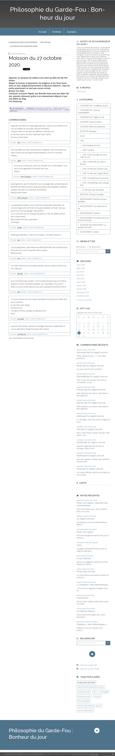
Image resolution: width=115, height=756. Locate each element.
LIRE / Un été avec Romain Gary (95, 169)
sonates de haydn (55, 109)
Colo (18, 142)
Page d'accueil (45, 42)
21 (103, 330)
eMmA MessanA (26, 176)
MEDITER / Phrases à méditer (92, 194)
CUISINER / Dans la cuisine (91, 122)
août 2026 (81, 265)
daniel (79, 365)
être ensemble (83, 701)
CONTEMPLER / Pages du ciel (92, 117)
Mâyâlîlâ (20, 273)
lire (95, 691)
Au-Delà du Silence (86, 611)
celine (79, 416)
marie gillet (104, 691)
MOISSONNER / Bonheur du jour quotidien (92, 200)
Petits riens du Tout (86, 571)
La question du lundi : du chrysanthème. (23, 42)
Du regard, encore (99, 352)
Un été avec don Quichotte (93, 190)
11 (89, 326)
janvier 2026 (81, 289)
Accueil (42, 31)
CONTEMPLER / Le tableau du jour (94, 105)
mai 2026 (80, 275)
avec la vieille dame (85, 710)
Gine (18, 292)
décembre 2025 (83, 292)
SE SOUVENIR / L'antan (89, 232)
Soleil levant (82, 598)
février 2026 (81, 285)
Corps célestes (84, 558)
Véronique (81, 352)
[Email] (92, 654)
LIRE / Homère (88, 150)
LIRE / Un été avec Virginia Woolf (95, 173)
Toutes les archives (84, 300)
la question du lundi (86, 682)
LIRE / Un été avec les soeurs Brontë (93, 162)
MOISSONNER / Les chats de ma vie (92, 207)
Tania (79, 469)
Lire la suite (81, 91)
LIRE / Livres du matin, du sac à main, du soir (93, 155)
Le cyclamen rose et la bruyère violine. (24, 46)
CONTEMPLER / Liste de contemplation (89, 111)
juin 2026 (80, 272)
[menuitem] (42, 32)
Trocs (79, 545)
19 (93, 330)
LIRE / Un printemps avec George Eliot (94, 184)
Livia (18, 258)
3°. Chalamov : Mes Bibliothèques (92, 585)
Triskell (19, 227)
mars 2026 (81, 282)
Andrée (80, 442)
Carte (82, 483)
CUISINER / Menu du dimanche (92, 126)
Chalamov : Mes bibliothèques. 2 (92, 624)
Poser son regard (85, 532)
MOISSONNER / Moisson (43, 108)
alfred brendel (42, 109)
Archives (56, 31)
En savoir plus (94, 754)
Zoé (18, 240)
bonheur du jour (84, 696)
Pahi (79, 429)
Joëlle (19, 160)
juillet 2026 (81, 268)
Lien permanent (18, 108)
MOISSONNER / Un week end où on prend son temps (93, 219)
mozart (97, 696)
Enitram (80, 389)
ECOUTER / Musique (88, 131)
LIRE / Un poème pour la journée (95, 178)
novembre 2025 (83, 296)
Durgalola (20, 319)
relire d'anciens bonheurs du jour (91, 687)
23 (79, 333)
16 (79, 330)
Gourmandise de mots (91, 145)
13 (98, 326)
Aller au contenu (7, 2)
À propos (71, 31)
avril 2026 (80, 278)
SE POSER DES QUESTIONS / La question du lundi (92, 226)
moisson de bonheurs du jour (89, 705)
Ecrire (82, 136)
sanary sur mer (84, 691)
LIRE (82, 140)
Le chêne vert (21, 334)
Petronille (81, 376)
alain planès (31, 109)
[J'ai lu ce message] (113, 754)
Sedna (80, 455)
